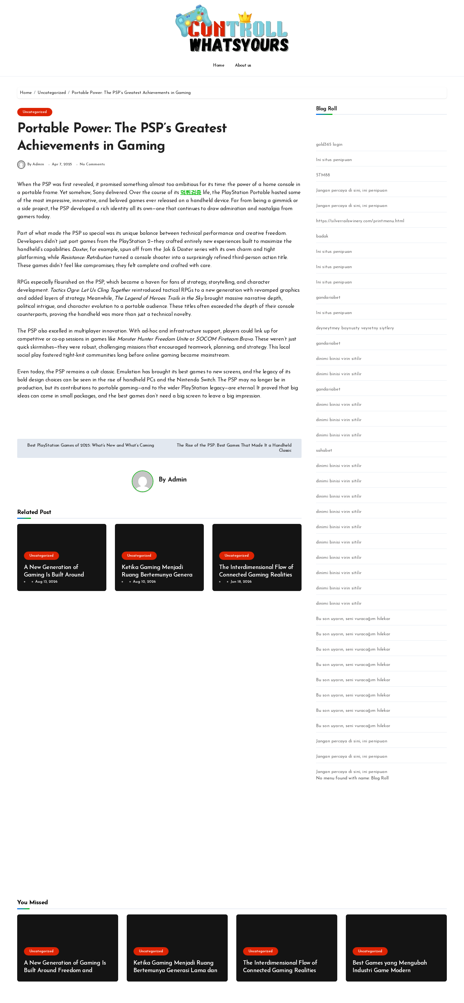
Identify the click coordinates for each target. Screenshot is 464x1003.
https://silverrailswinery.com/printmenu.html (360, 221)
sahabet (324, 450)
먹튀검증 (190, 192)
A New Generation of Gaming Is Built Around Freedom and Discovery (54, 575)
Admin (177, 480)
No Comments (92, 164)
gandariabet (328, 298)
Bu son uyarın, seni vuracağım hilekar (353, 619)
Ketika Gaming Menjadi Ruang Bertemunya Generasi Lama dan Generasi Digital (159, 575)
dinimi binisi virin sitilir (338, 359)
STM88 (323, 175)
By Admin (35, 164)
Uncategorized (35, 112)
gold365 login (329, 145)
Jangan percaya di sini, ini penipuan (351, 190)
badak (322, 236)
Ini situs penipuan (334, 160)
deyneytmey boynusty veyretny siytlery (355, 328)
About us (243, 65)
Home (218, 65)
